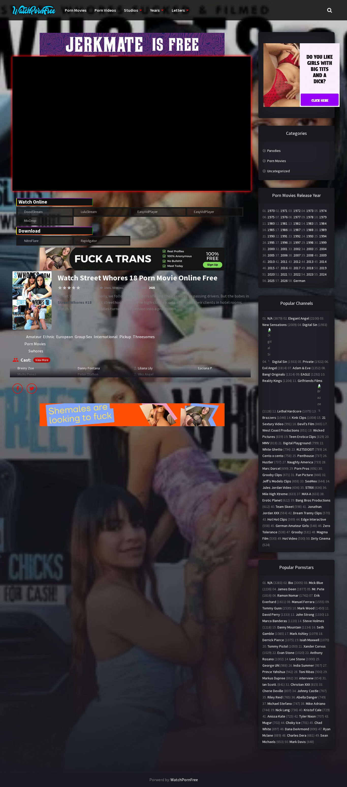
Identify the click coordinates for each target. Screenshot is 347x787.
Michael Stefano (279, 703)
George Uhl (270, 665)
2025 (152, 288)
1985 (271, 229)
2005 (271, 255)
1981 (284, 223)
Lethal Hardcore (289, 411)
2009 (322, 255)
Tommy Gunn (272, 608)
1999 (322, 242)
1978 (309, 217)
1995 (271, 242)
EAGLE (305, 374)
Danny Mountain (289, 627)
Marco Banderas (274, 621)
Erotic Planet (272, 500)
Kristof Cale (313, 710)
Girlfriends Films (310, 380)
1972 (297, 210)
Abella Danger (307, 697)
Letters (178, 10)
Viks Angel (145, 374)
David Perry (271, 614)
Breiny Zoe (26, 368)
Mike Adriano (315, 703)
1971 (284, 210)
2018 (309, 268)
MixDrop (29, 220)
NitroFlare (30, 240)
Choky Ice (293, 722)
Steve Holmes (313, 621)
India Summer (303, 665)
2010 (271, 261)
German (299, 280)
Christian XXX (300, 684)
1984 (322, 223)
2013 (309, 261)
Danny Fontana (89, 368)
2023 (309, 274)
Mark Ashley (299, 633)
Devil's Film (305, 424)
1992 (297, 236)
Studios (131, 10)
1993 (309, 236)
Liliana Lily (145, 368)
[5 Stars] (78, 287)
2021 (284, 274)
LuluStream (88, 211)
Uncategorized (278, 171)
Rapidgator (88, 240)
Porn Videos (105, 10)
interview (306, 678)
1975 (271, 217)
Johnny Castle (308, 691)
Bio (290, 582)
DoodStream (33, 211)
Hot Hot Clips (277, 519)
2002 (297, 249)
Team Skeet (285, 506)
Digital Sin (310, 324)
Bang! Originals (273, 374)
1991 (284, 236)
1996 (284, 242)
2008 (309, 255)
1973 (309, 210)
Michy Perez (27, 374)
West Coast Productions (280, 430)
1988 (309, 229)
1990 (271, 236)
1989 (322, 229)
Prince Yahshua (273, 671)
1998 (309, 242)
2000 (271, 249)
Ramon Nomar (287, 595)
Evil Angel (269, 368)
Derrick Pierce (273, 640)
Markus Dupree (273, 678)
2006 (284, 255)
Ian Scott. (269, 684)
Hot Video (289, 538)
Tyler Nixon (307, 716)
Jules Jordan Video (276, 487)
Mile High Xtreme (275, 494)
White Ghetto (272, 449)
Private (308, 361)
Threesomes (144, 336)
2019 (322, 268)
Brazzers (269, 417)
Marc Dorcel (271, 468)
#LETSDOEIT (305, 449)
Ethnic (48, 336)
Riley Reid (274, 697)
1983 (309, 223)
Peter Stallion (88, 374)
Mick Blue (316, 582)
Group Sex (83, 336)
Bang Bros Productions (313, 500)
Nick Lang (283, 710)
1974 (322, 210)
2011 (284, 261)
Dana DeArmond (297, 729)
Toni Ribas (306, 671)
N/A (270, 318)
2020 (271, 274)
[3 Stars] (69, 287)
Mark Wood (305, 608)
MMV (265, 443)
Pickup (125, 336)
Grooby (297, 532)
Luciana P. (205, 368)
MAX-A (306, 494)
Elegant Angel (298, 318)
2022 (297, 274)
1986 (284, 229)
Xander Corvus (315, 646)
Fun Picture (304, 475)
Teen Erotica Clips (302, 436)
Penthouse (305, 455)
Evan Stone (285, 652)
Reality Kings (272, 380)
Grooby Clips (272, 475)
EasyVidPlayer (147, 211)
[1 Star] (60, 287)
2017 (297, 268)
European (64, 336)
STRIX (309, 487)
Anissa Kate (276, 716)
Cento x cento (272, 455)
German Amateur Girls (292, 525)
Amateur (33, 336)
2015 (271, 268)
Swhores (35, 350)
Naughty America (300, 462)
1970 (271, 210)
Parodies (274, 150)
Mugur (267, 722)
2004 (322, 249)
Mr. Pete (318, 589)
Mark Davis (298, 741)
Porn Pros (301, 468)
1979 (322, 217)
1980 (271, 223)
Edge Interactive (313, 519)
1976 (284, 217)
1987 (297, 229)
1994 (322, 236)
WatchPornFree (184, 779)
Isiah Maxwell (309, 640)
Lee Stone (297, 659)
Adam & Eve (302, 368)
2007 (297, 255)
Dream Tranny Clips (307, 513)
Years (155, 10)
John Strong (305, 614)
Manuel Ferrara (303, 601)
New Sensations (274, 324)
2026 (284, 280)
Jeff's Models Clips (276, 481)
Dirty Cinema (320, 538)
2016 (284, 268)
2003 (309, 249)
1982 (297, 223)
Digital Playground (297, 443)
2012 (297, 261)
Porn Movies (75, 10)
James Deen (286, 589)
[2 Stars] (64, 287)
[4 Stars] (73, 287)
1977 (297, 217)
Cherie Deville (272, 691)
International (106, 336)
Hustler (267, 462)
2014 (322, 261)
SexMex (311, 481)
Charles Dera (296, 735)
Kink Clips (299, 417)
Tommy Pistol (277, 646)
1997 (297, 242)
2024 (322, 274)
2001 (284, 249)
